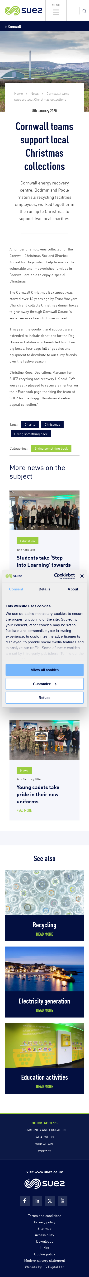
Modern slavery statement (44, 1260)
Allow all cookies (45, 670)
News (35, 93)
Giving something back (31, 433)
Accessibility (44, 1234)
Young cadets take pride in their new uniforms (38, 794)
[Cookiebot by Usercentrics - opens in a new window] (56, 576)
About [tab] (73, 589)
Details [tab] (44, 589)
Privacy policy (44, 1221)
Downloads (44, 1241)
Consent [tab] (16, 589)
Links (44, 1247)
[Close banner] (82, 576)
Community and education (44, 1129)
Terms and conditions (44, 1215)
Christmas (52, 424)
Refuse (44, 698)
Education (27, 540)
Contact (44, 1151)
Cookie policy (44, 1253)
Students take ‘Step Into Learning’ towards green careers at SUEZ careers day (44, 567)
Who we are (44, 1144)
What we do (45, 1137)
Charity (29, 424)
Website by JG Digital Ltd (44, 1266)
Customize (42, 684)
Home (18, 93)
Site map (44, 1228)
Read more (24, 810)
